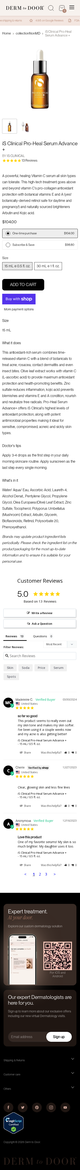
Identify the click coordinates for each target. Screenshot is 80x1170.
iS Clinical (16, 156)
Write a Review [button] (42, 613)
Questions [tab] (40, 636)
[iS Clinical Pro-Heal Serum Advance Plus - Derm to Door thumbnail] (9, 126)
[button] (67, 752)
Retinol (29, 521)
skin (10, 668)
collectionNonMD (28, 33)
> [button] (55, 874)
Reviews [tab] (11, 636)
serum (59, 668)
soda (26, 668)
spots (11, 676)
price (41, 668)
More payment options (19, 309)
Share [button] (27, 752)
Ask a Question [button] (42, 624)
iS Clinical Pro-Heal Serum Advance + (42, 740)
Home (6, 33)
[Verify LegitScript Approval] (14, 1132)
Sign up (59, 1037)
